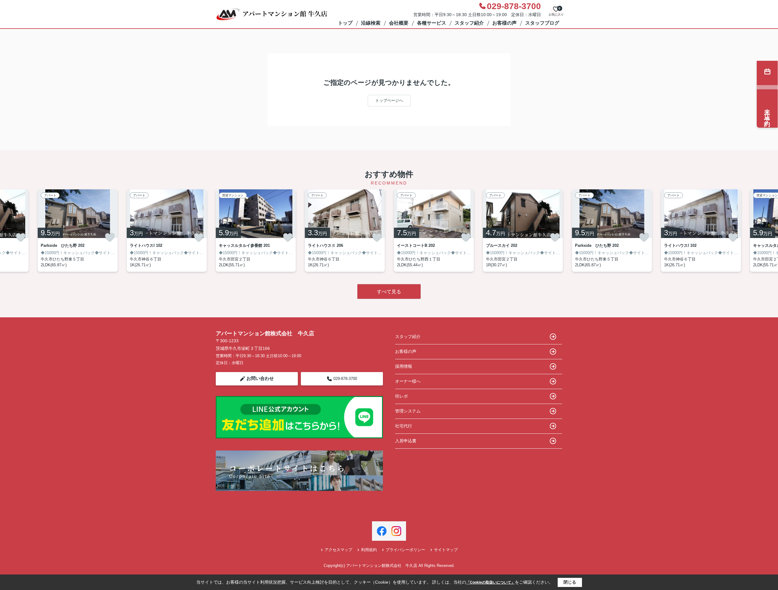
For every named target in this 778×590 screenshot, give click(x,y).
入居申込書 (405, 440)
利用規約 (369, 549)
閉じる (569, 582)
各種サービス (431, 23)
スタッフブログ (542, 23)
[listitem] (255, 230)
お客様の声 (504, 23)
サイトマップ (446, 549)
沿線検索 (370, 23)
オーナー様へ (408, 381)
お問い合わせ (260, 378)
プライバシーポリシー (405, 549)
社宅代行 (403, 425)
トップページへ (389, 100)
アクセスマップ (338, 549)
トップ (345, 23)
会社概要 (398, 23)
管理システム (408, 411)
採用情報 (403, 366)
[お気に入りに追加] (21, 237)
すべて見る (389, 291)
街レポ (401, 396)
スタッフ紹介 (469, 23)
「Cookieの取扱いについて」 (490, 582)
